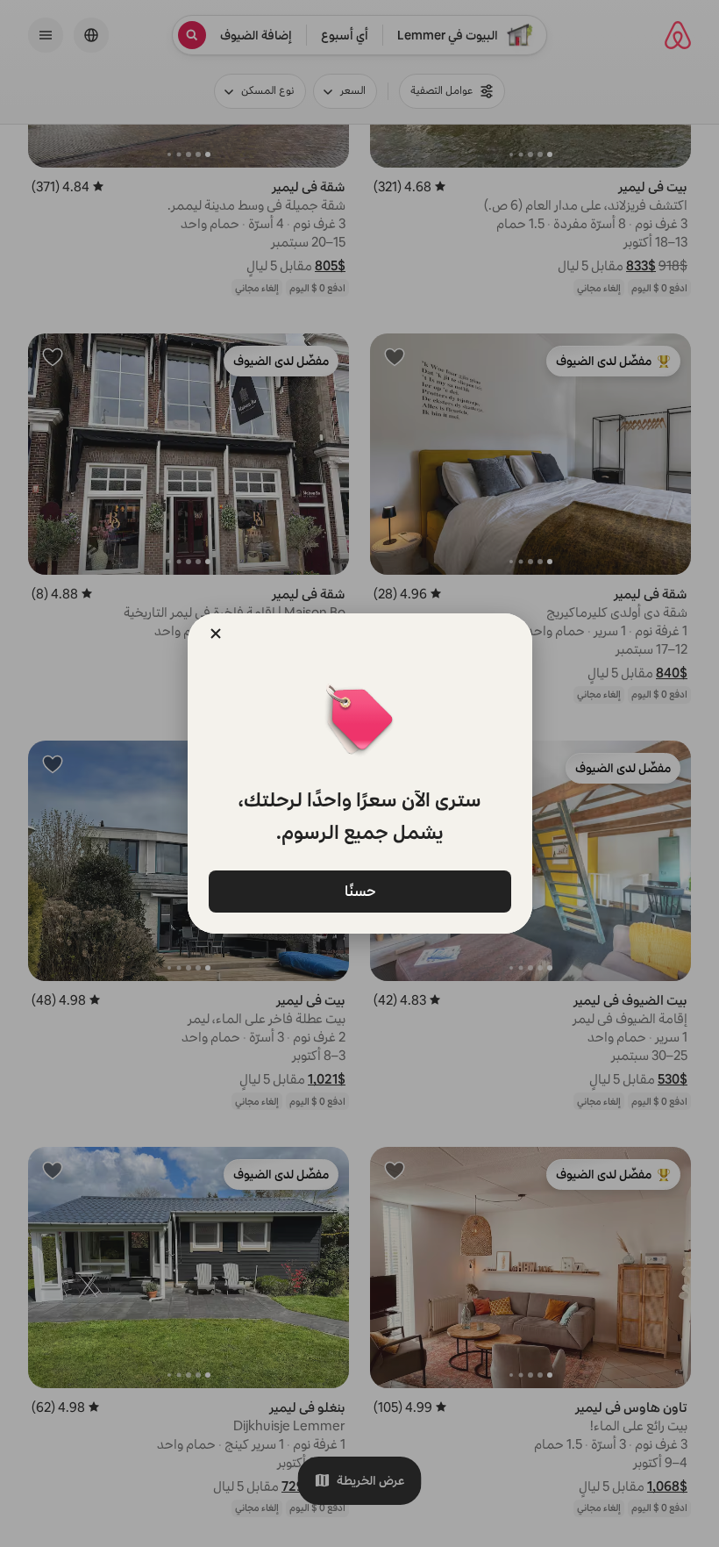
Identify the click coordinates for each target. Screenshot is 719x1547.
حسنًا (359, 890)
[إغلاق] (216, 634)
